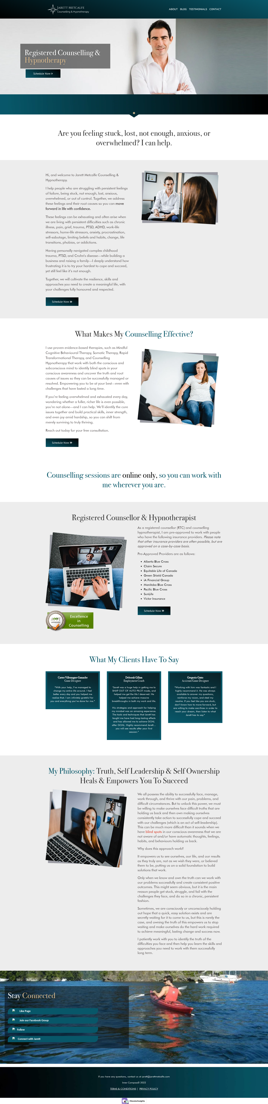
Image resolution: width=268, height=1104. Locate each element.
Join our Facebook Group (34, 1020)
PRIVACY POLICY (148, 1088)
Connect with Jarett (28, 1039)
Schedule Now (41, 73)
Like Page (25, 1011)
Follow (20, 1029)
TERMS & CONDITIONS (123, 1088)
